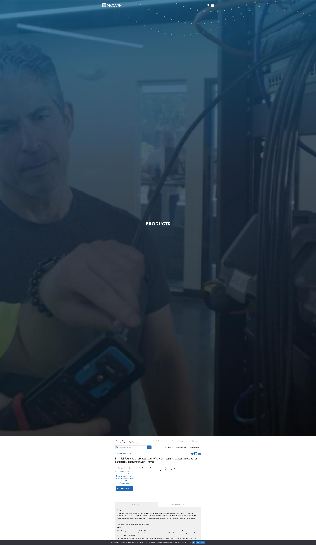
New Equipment (194, 447)
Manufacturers (181, 447)
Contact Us (171, 441)
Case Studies (156, 441)
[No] (313, 542)
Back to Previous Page (124, 453)
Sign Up (197, 441)
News (163, 441)
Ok (193, 542)
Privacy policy (200, 542)
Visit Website (125, 483)
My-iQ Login (187, 441)
